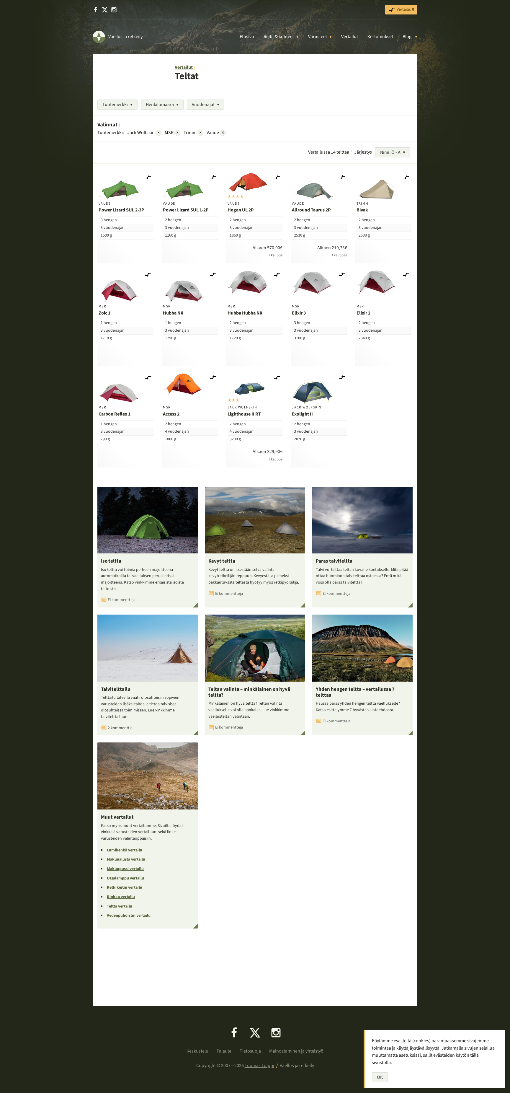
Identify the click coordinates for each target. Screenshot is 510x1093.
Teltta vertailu (119, 906)
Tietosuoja (250, 1051)
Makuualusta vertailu (126, 859)
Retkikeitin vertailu (124, 887)
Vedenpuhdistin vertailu (129, 915)
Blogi (408, 36)
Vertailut (349, 36)
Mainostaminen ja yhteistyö (296, 1051)
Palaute (224, 1051)
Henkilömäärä (160, 104)
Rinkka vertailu (121, 897)
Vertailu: (405, 9)
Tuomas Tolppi (259, 1065)
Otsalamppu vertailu (125, 878)
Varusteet (317, 36)
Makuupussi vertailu (125, 869)
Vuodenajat (203, 104)
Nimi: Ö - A (390, 152)
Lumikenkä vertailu (124, 850)
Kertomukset (380, 36)
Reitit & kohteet (279, 36)
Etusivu (247, 36)
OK (380, 1077)
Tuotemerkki (115, 104)
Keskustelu (197, 1051)
